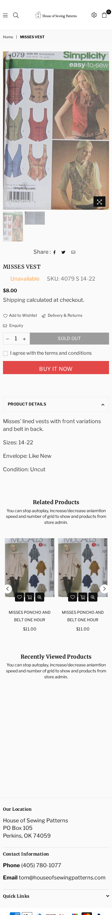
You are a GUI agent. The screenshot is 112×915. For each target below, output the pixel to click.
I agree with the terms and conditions (50, 353)
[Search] (15, 14)
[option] (56, 130)
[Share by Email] (73, 251)
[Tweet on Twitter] (63, 251)
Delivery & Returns (64, 315)
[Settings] (94, 14)
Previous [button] (7, 130)
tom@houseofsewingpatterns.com (62, 877)
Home (8, 37)
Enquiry (15, 325)
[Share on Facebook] (54, 251)
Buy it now (56, 369)
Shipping (14, 300)
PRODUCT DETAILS (27, 404)
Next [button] (104, 130)
